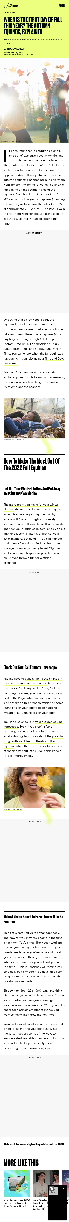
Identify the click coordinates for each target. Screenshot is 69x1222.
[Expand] (51, 1188)
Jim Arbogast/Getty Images (14, 440)
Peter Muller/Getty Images (11, 141)
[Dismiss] (63, 1188)
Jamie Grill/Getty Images (13, 809)
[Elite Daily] (11, 5)
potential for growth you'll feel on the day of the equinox (34, 740)
